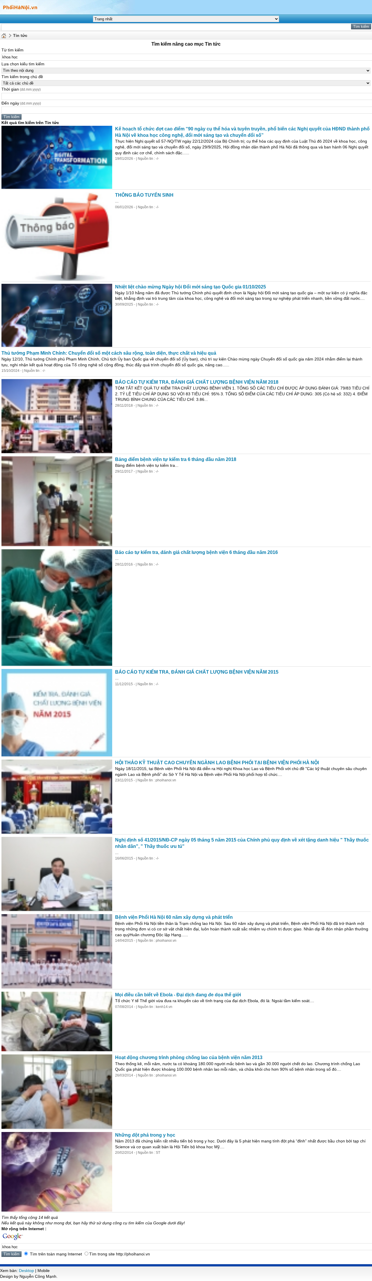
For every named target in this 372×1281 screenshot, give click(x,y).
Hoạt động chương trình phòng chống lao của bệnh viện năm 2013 (188, 1057)
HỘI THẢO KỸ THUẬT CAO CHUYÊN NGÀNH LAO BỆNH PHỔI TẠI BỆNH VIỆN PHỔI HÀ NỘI (217, 762)
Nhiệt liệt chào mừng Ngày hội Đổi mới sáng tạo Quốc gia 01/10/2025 (190, 286)
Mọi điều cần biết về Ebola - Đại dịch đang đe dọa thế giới (178, 994)
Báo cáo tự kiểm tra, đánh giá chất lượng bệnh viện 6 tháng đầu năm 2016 (196, 552)
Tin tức (20, 35)
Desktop (26, 1270)
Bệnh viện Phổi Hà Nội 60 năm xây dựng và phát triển (174, 917)
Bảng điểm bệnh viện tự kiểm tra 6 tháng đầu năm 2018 (175, 459)
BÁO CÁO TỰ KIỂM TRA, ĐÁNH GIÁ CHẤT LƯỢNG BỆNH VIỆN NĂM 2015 (196, 672)
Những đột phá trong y (145, 1135)
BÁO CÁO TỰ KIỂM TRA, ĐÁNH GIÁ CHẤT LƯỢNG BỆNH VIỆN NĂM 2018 (196, 382)
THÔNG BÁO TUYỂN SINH (144, 195)
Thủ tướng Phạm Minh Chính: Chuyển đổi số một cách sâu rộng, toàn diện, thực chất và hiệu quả (108, 353)
